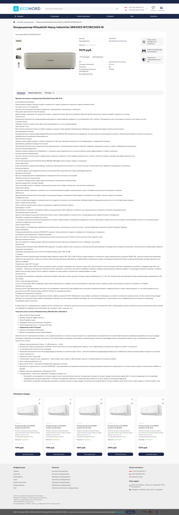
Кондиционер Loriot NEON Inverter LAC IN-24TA (148, 427)
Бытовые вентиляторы (60, 471)
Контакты (153, 16)
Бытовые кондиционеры (25, 22)
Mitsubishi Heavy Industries (118, 41)
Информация (19, 467)
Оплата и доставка (83, 16)
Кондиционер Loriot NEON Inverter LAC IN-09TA (56, 427)
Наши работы (18, 477)
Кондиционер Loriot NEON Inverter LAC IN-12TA (87, 427)
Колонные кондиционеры (61, 482)
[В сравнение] (39, 403)
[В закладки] (39, 399)
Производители (18, 485)
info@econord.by (137, 477)
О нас (15, 479)
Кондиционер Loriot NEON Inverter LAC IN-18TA (118, 427)
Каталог (55, 467)
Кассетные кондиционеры (61, 479)
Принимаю (130, 512)
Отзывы (49, 93)
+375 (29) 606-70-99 (136, 10)
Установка (110, 16)
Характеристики (35, 93)
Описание (21, 93)
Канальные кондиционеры (61, 477)
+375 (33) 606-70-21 (136, 7)
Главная (16, 471)
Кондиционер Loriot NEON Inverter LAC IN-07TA (25, 427)
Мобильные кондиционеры (61, 485)
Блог (132, 16)
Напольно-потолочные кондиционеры (65, 488)
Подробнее (120, 512)
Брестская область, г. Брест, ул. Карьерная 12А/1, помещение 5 (148, 486)
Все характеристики (86, 74)
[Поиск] (117, 8)
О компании (55, 16)
